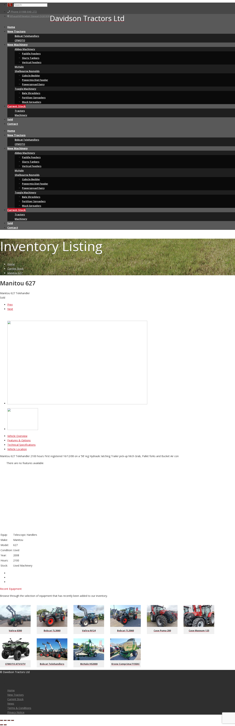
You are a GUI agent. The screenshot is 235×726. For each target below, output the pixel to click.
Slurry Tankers (30, 58)
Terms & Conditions (19, 708)
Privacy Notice (15, 712)
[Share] (5, 720)
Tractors (20, 110)
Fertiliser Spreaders (34, 97)
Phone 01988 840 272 (23, 11)
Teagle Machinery (25, 88)
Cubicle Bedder (31, 75)
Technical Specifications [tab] (21, 444)
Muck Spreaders (31, 102)
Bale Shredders (31, 93)
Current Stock (16, 106)
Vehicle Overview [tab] (17, 436)
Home (11, 27)
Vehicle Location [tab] (17, 449)
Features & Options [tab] (19, 440)
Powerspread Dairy (33, 84)
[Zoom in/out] (12, 720)
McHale (19, 66)
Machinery (21, 115)
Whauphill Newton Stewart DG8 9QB (29, 16)
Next (10, 309)
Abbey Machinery (25, 49)
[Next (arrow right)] (5, 724)
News (10, 703)
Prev (10, 304)
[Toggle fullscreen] (8, 720)
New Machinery (17, 44)
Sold (10, 119)
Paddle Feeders (31, 53)
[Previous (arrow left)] (1, 724)
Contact (12, 124)
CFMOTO (20, 40)
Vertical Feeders (31, 62)
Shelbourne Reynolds (27, 71)
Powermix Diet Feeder (35, 80)
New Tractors (16, 31)
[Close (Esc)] (1, 720)
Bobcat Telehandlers (27, 36)
